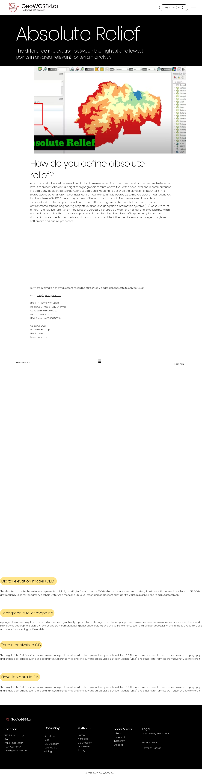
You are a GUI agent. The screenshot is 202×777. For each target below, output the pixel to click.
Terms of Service (151, 748)
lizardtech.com (38, 337)
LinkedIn (118, 733)
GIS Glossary (52, 743)
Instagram (119, 740)
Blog (47, 740)
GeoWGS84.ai (38, 325)
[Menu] (193, 7)
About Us (50, 736)
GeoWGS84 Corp (40, 329)
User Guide (51, 747)
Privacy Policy (149, 742)
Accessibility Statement (155, 733)
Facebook (119, 737)
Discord (118, 744)
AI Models (83, 738)
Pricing (48, 751)
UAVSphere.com (39, 333)
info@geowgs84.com (49, 295)
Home (81, 735)
